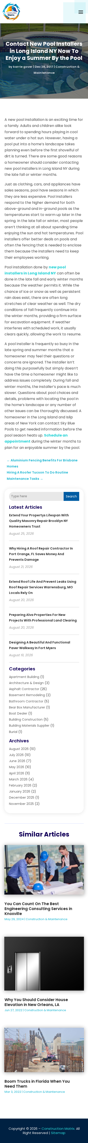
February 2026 (20, 785)
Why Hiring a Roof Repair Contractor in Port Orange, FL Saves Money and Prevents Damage (41, 554)
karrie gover (22, 67)
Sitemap (58, 1132)
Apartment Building (24, 677)
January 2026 (19, 791)
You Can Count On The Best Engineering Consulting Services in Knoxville (38, 908)
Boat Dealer (18, 713)
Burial (13, 732)
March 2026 (18, 779)
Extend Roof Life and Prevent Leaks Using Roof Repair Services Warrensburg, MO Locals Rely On (42, 587)
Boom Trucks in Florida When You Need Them (37, 1084)
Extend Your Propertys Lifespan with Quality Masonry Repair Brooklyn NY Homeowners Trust (39, 521)
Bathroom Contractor (26, 701)
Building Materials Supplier (29, 725)
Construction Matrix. (58, 1128)
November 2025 (21, 804)
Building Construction (26, 719)
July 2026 (16, 755)
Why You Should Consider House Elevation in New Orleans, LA (36, 1002)
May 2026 (16, 767)
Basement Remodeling (27, 695)
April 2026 (16, 773)
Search (71, 496)
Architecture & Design (26, 683)
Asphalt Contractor (24, 689)
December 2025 (21, 797)
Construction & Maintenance (46, 919)
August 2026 (19, 749)
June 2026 (17, 761)
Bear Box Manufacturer (27, 707)
